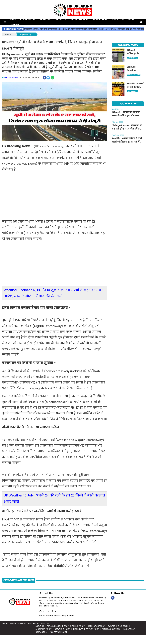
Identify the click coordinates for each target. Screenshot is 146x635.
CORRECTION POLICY (96, 626)
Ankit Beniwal (11, 77)
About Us (46, 593)
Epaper (15, 25)
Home (13, 19)
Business (45, 19)
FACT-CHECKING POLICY (74, 626)
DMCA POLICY (129, 629)
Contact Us (47, 611)
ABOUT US (40, 626)
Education (118, 19)
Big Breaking (28, 19)
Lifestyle (60, 19)
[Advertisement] (54, 196)
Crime (131, 19)
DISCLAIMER (78, 629)
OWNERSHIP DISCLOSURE (118, 626)
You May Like (127, 103)
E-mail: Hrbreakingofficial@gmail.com (57, 615)
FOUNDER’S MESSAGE (58, 632)
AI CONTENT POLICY (43, 629)
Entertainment (79, 19)
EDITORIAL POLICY (54, 626)
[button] (5, 22)
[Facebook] (112, 598)
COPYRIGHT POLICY (62, 629)
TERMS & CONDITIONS (111, 629)
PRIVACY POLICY (92, 629)
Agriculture (100, 19)
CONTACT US (41, 632)
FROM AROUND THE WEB (18, 580)
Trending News (127, 44)
